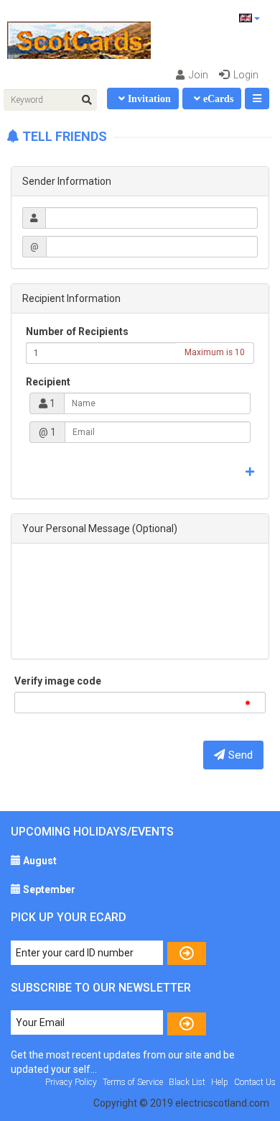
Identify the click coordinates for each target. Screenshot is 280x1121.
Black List (187, 1082)
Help (219, 1082)
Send (240, 755)
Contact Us (255, 1082)
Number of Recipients (77, 331)
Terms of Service (133, 1082)
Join (197, 75)
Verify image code (57, 681)
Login (244, 75)
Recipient (48, 382)
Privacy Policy (71, 1082)
